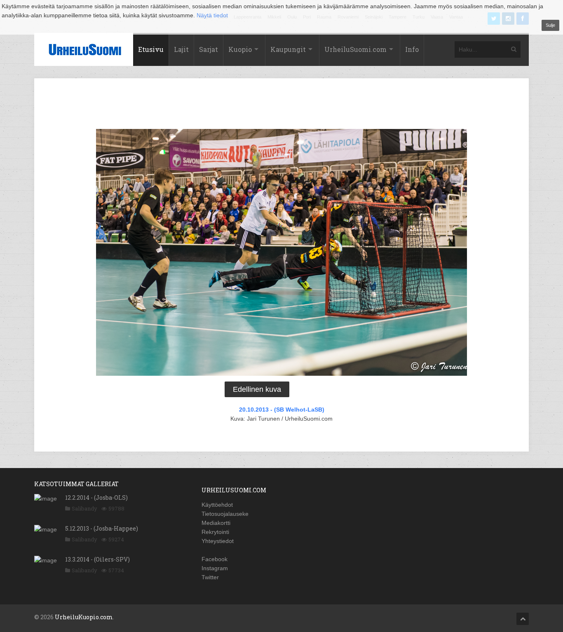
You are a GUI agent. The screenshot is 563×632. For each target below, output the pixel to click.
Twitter (210, 577)
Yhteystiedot (218, 541)
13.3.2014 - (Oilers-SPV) (97, 559)
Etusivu (151, 49)
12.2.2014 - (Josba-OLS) (96, 497)
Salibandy (84, 508)
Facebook (215, 559)
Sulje (550, 25)
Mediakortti (216, 523)
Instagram (215, 568)
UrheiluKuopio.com (84, 617)
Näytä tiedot (212, 15)
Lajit (181, 49)
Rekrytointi (215, 532)
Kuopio (240, 49)
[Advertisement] (281, 105)
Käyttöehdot (217, 504)
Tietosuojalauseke (225, 513)
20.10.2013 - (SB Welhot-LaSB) (281, 409)
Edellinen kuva (257, 389)
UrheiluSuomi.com (355, 49)
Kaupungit (288, 49)
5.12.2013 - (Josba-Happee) (101, 528)
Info (412, 49)
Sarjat (208, 49)
